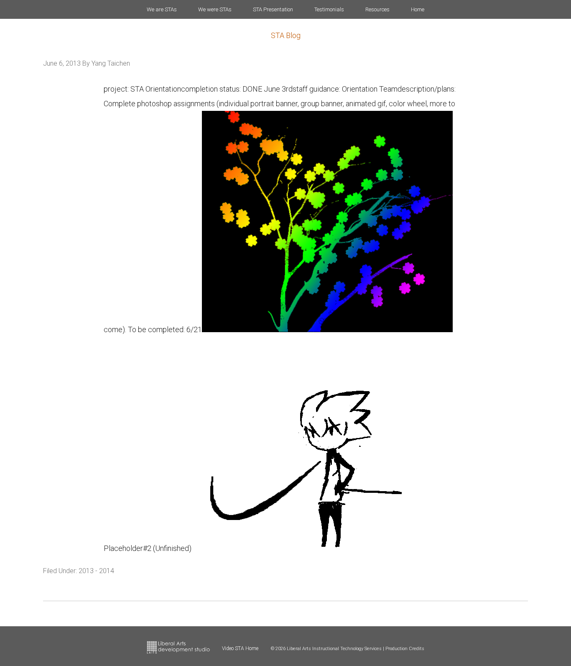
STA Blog (286, 35)
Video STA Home (240, 648)
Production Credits (404, 648)
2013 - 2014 (96, 571)
